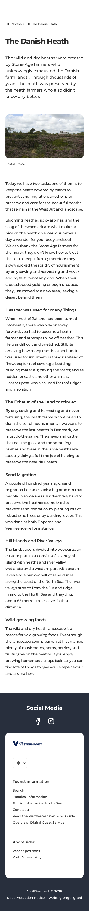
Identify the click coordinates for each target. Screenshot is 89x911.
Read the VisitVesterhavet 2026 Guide (44, 816)
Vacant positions (26, 851)
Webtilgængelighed (65, 898)
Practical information (30, 797)
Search (18, 790)
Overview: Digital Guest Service (39, 822)
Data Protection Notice (26, 898)
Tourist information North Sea (37, 803)
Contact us (21, 810)
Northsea (18, 24)
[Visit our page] (38, 721)
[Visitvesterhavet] (27, 743)
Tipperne (46, 522)
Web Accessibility (27, 857)
